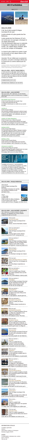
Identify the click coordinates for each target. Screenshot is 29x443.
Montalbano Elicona (15, 310)
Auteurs (3, 429)
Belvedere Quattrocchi (8, 99)
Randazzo (11, 350)
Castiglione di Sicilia (15, 370)
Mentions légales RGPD (7, 432)
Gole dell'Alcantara (15, 380)
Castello (4, 108)
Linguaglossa (13, 410)
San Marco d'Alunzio (15, 300)
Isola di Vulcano (13, 219)
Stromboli (12, 279)
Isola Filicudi (12, 249)
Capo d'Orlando (13, 269)
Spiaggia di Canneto (7, 146)
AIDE (7, 1)
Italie (3, 194)
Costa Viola (12, 390)
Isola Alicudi (12, 330)
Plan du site (4, 439)
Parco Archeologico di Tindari (18, 259)
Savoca (11, 360)
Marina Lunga (5, 139)
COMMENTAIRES (6, 80)
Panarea (11, 239)
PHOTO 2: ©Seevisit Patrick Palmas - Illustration (16, 66)
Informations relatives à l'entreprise (9, 430)
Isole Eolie (4, 184)
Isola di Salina (13, 229)
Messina (11, 340)
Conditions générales (6, 427)
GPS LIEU (13, 80)
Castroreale (12, 289)
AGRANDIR (25, 4)
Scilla (10, 400)
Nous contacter (5, 437)
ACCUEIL (3, 1)
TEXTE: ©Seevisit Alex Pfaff (11, 65)
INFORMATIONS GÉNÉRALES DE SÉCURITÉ (12, 82)
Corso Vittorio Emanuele (9, 118)
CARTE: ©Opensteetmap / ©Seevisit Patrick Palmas (11, 67)
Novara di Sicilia (13, 320)
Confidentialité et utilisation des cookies (10, 436)
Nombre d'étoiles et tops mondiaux (12, 164)
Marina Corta (5, 127)
